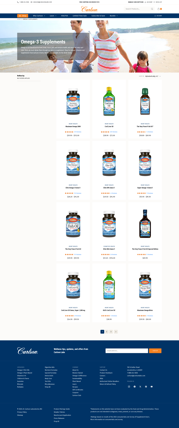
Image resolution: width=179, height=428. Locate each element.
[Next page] (116, 332)
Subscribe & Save (98, 16)
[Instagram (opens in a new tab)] (129, 386)
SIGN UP (155, 351)
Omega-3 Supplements (30, 19)
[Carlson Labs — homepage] (27, 350)
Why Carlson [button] (38, 16)
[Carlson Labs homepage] (89, 9)
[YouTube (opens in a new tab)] (151, 386)
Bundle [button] (112, 16)
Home (19, 19)
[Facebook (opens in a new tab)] (135, 386)
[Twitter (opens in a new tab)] (140, 386)
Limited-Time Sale (80, 16)
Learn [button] (52, 16)
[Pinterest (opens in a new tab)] (146, 386)
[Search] (152, 9)
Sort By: (141, 76)
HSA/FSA (64, 16)
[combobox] (139, 9)
